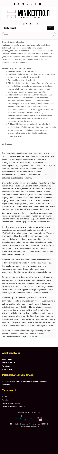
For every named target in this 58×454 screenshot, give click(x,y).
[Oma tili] (30, 24)
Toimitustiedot (7, 400)
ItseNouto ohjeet (8, 363)
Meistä (4, 397)
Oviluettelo (6, 385)
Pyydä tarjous (7, 359)
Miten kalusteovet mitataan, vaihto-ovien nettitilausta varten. (24, 381)
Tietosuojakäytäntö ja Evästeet (13, 407)
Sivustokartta (7, 369)
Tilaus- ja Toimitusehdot (11, 403)
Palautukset (6, 366)
